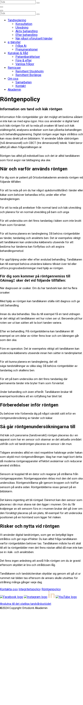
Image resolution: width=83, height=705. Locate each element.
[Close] (1, 10)
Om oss (13, 78)
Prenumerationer (26, 49)
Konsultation (23, 24)
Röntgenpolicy (51, 589)
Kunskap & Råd (18, 53)
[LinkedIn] (51, 597)
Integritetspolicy (30, 589)
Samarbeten (23, 82)
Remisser (14, 68)
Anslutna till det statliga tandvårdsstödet (25, 603)
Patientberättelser (27, 57)
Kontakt (20, 86)
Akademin (14, 89)
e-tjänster (14, 42)
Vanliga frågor (24, 64)
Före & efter (23, 60)
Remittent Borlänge (28, 75)
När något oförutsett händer (34, 38)
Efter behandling (26, 35)
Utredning (21, 27)
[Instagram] (35, 597)
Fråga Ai (20, 46)
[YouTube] (66, 597)
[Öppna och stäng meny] (1, 6)
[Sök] (38, 2)
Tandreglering (17, 20)
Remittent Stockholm (29, 71)
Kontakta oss (9, 589)
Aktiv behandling (26, 31)
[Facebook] (11, 597)
